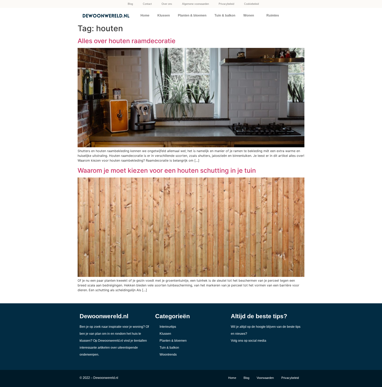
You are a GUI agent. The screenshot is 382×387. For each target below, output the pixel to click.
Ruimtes (272, 15)
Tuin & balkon (224, 15)
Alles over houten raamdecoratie (126, 41)
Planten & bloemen (192, 15)
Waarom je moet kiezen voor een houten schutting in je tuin (167, 170)
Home (144, 15)
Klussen (163, 15)
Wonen (248, 15)
